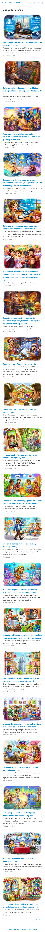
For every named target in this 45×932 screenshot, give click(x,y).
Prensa (25, 929)
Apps (18, 3)
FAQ (10, 3)
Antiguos (38, 919)
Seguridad (33, 929)
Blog (19, 929)
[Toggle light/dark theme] (42, 2)
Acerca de (12, 929)
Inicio (4, 3)
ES (36, 3)
